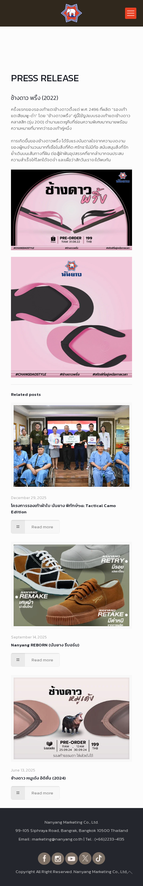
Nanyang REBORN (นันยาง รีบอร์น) (45, 645)
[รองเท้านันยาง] (71, 13)
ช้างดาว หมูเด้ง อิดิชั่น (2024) (38, 778)
